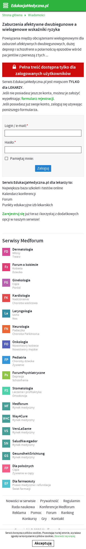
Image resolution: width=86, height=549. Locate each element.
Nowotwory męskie (25, 350)
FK (6, 298)
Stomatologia (22, 388)
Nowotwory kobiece (25, 346)
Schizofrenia (20, 380)
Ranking (67, 513)
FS (6, 390)
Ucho (15, 315)
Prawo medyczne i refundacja (31, 485)
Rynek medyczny (23, 408)
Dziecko (17, 272)
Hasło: (10, 142)
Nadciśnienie (20, 299)
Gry (44, 519)
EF (6, 483)
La (6, 313)
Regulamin (71, 501)
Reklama (19, 513)
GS (6, 456)
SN (6, 443)
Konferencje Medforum (57, 507)
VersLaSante (21, 429)
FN (6, 329)
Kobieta (17, 269)
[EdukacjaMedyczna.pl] (43, 6)
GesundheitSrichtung (28, 454)
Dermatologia (22, 249)
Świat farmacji (21, 489)
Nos (14, 319)
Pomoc (36, 513)
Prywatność (49, 501)
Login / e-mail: (16, 125)
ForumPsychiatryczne (28, 373)
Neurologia (20, 327)
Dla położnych (23, 466)
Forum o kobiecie (25, 265)
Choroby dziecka (23, 361)
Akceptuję (43, 543)
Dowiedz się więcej (64, 536)
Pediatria (19, 357)
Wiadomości (36, 15)
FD (6, 251)
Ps (6, 375)
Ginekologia (21, 280)
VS (6, 431)
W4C (6, 418)
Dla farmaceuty (23, 481)
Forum (51, 513)
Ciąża (15, 284)
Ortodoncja (19, 396)
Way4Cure (20, 416)
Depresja (18, 377)
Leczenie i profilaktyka (26, 392)
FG (6, 282)
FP (6, 359)
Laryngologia (22, 311)
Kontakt (57, 519)
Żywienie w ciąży (23, 473)
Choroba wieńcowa (24, 303)
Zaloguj (43, 168)
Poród (16, 288)
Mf (6, 406)
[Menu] (5, 5)
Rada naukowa (23, 507)
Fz (6, 267)
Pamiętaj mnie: (22, 158)
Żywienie (18, 365)
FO (6, 344)
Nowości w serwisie (21, 501)
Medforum (20, 404)
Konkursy (29, 519)
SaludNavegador (24, 441)
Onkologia (20, 342)
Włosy (16, 253)
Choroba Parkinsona (25, 334)
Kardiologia (21, 296)
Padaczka (18, 330)
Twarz (16, 257)
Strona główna (12, 15)
